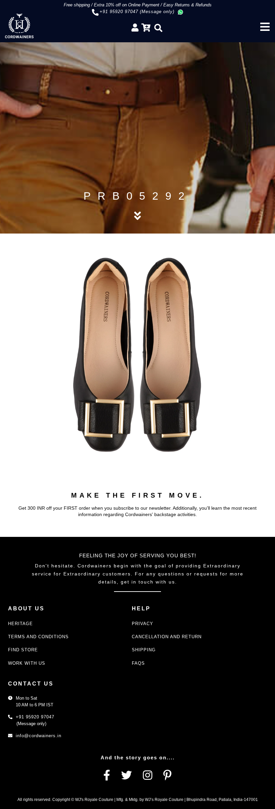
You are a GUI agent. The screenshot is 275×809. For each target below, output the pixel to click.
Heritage (20, 623)
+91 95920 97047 (35, 716)
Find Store (23, 649)
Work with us (26, 663)
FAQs (138, 663)
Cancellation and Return (167, 636)
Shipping (144, 649)
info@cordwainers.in (38, 735)
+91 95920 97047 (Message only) (137, 11)
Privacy (142, 623)
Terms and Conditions (38, 636)
